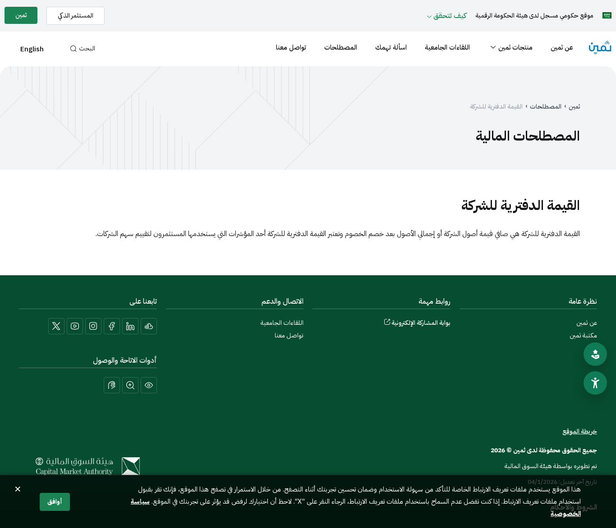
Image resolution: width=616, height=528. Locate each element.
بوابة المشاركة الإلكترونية (421, 323)
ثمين (574, 106)
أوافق (54, 501)
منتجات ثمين (515, 47)
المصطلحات (340, 47)
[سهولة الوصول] (595, 383)
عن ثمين (562, 47)
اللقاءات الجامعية (447, 47)
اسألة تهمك (391, 47)
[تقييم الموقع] (595, 354)
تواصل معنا (291, 47)
